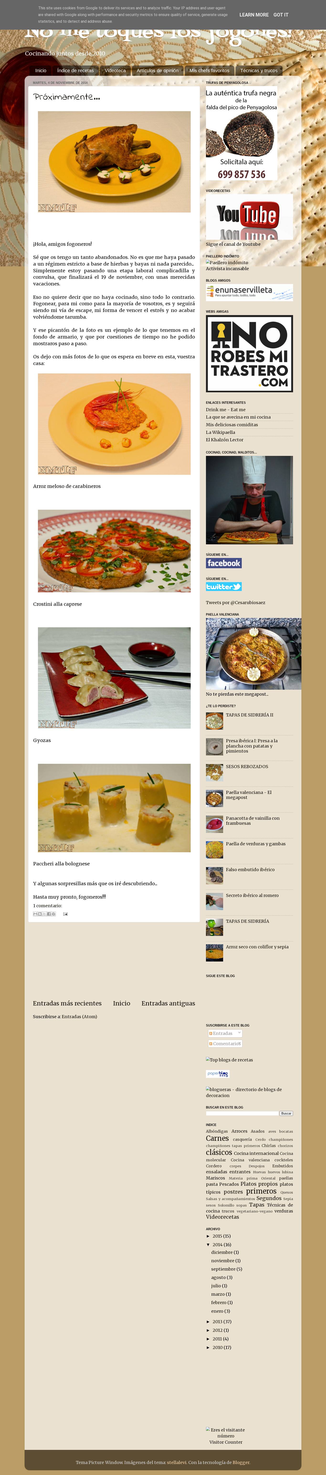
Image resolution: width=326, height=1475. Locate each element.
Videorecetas (222, 1217)
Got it (281, 15)
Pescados (229, 1184)
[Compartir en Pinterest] (53, 914)
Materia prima (243, 1178)
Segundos (269, 1198)
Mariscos (215, 1178)
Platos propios (259, 1184)
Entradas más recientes (67, 1003)
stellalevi (176, 1462)
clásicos (219, 1152)
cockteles (283, 1160)
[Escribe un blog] (39, 914)
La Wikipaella (220, 432)
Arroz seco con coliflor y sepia (257, 947)
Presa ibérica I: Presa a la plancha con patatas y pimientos (252, 746)
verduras (283, 1211)
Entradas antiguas (168, 1003)
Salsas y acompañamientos (230, 1199)
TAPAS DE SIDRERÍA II (249, 715)
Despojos (257, 1166)
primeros (261, 1191)
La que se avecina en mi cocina (238, 417)
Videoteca (115, 70)
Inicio (40, 70)
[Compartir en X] (44, 914)
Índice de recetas (75, 70)
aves (272, 1131)
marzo (218, 1294)
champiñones (281, 1139)
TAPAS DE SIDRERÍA (247, 921)
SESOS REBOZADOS (247, 766)
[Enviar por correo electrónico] (35, 914)
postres (233, 1192)
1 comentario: (47, 905)
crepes (235, 1166)
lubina (287, 1172)
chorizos (285, 1146)
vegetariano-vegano (255, 1211)
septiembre (224, 1269)
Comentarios (226, 1043)
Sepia (288, 1199)
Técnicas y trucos (259, 70)
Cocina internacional (256, 1153)
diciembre (222, 1252)
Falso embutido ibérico (250, 869)
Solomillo (226, 1205)
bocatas (286, 1131)
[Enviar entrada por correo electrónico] (64, 913)
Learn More (254, 15)
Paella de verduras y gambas (256, 844)
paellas (286, 1178)
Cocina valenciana (250, 1160)
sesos (211, 1205)
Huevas (259, 1172)
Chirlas (269, 1145)
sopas (241, 1205)
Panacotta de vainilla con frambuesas (253, 820)
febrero (219, 1302)
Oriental (268, 1178)
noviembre (223, 1260)
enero (217, 1311)
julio (216, 1286)
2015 (218, 1236)
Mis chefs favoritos (209, 70)
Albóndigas (217, 1131)
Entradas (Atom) (79, 1016)
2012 (218, 1330)
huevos (274, 1172)
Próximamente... (66, 97)
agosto (219, 1277)
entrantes (240, 1172)
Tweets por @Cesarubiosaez (235, 602)
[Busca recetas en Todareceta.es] (229, 1060)
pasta (212, 1184)
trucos (228, 1211)
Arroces (239, 1131)
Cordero (214, 1166)
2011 (218, 1339)
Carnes (217, 1138)
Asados (258, 1131)
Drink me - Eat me (226, 409)
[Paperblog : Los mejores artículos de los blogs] (218, 1076)
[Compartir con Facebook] (49, 914)
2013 (218, 1321)
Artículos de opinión (158, 70)
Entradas (222, 1033)
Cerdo (260, 1139)
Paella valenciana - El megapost (249, 795)
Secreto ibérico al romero (252, 895)
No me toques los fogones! (159, 32)
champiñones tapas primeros (233, 1146)
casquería (242, 1139)
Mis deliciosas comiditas (232, 424)
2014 (218, 1244)
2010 (218, 1347)
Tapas (256, 1205)
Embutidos (282, 1166)
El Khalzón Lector (224, 439)
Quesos (286, 1192)
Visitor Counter (226, 1442)
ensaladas (216, 1172)
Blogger (241, 1462)
